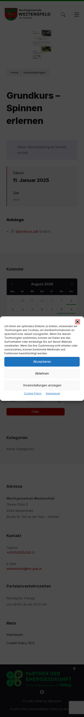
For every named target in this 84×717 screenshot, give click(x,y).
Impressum (53, 393)
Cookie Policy (33, 393)
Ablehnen (42, 373)
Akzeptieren (42, 361)
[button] (77, 322)
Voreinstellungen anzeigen (42, 385)
